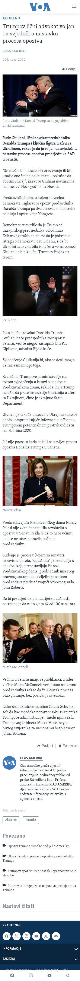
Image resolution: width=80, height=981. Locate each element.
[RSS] (46, 936)
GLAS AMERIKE (14, 51)
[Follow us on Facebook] (7, 936)
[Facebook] (12, 975)
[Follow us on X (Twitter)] (16, 936)
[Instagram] (31, 975)
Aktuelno (11, 18)
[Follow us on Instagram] (26, 936)
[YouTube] (49, 975)
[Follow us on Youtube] (36, 936)
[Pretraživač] (68, 975)
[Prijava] (56, 936)
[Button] (70, 69)
